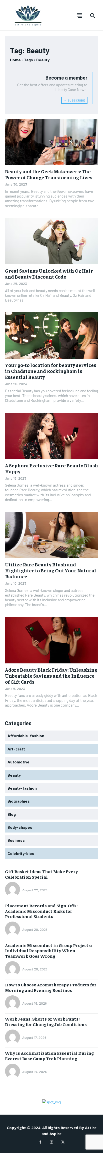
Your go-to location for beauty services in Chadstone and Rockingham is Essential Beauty (50, 371)
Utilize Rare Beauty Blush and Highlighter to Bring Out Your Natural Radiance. (50, 570)
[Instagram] (51, 1142)
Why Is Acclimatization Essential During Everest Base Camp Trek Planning (49, 1055)
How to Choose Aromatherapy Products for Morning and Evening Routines (50, 987)
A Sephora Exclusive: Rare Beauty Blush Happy (51, 468)
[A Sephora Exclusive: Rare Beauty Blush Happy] (51, 436)
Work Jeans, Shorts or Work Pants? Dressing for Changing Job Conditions (46, 1021)
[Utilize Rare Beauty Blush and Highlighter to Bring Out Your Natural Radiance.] (51, 535)
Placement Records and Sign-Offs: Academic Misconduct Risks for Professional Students (41, 911)
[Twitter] (62, 1142)
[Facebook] (40, 1142)
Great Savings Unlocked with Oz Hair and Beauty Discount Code (49, 273)
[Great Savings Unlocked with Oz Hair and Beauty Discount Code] (51, 241)
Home (15, 59)
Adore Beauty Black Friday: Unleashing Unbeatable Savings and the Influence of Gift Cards (51, 675)
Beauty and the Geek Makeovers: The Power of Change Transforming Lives (48, 174)
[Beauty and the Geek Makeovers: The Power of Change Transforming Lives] (51, 142)
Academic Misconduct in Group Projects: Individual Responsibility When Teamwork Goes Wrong (48, 950)
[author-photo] (13, 890)
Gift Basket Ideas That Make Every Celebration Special (41, 874)
